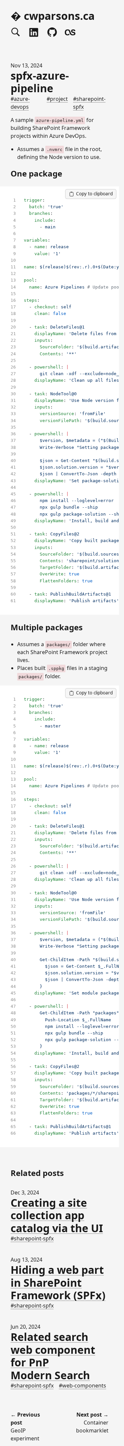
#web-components (82, 1385)
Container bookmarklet (92, 1422)
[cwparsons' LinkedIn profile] (33, 32)
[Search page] (16, 32)
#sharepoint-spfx (32, 1238)
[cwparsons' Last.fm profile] (70, 32)
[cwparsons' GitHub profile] (52, 32)
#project (57, 98)
